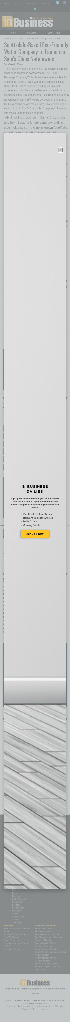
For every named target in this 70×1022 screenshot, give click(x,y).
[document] (35, 511)
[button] (60, 150)
